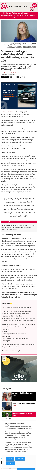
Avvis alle (10, 458)
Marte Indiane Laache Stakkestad (10, 73)
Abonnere (3, 18)
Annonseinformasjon (14, 18)
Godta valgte (20, 458)
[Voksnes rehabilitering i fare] (7, 401)
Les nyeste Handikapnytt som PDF (11, 15)
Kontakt (8, 13)
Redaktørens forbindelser (20, 13)
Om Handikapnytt (29, 15)
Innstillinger (11, 463)
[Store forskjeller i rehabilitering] (7, 411)
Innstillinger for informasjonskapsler (26, 468)
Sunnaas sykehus (7, 112)
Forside (2, 13)
